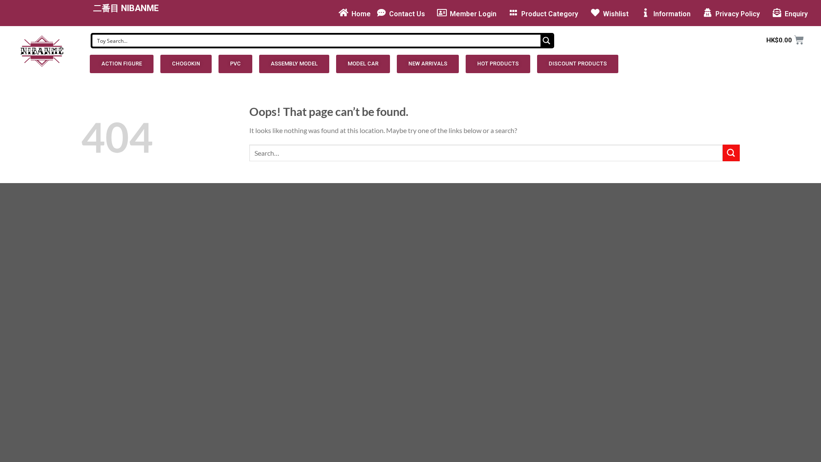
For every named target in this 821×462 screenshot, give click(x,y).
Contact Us (407, 14)
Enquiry (796, 14)
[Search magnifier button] (546, 41)
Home (361, 14)
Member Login (473, 14)
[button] (122, 64)
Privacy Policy (737, 14)
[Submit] (731, 153)
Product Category (549, 14)
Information (672, 14)
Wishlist (616, 14)
